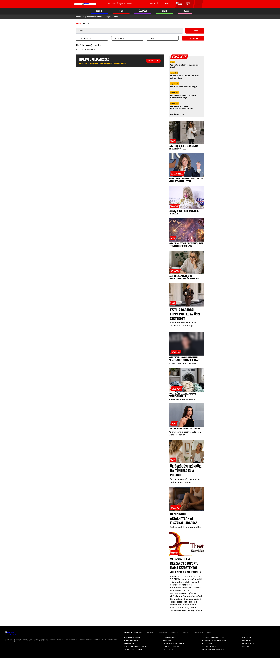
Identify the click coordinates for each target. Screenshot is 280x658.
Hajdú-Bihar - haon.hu (171, 646)
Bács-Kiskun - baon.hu (132, 637)
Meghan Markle (112, 17)
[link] (173, 141)
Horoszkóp (79, 17)
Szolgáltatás (197, 632)
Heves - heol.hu (168, 649)
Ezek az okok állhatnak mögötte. (185, 527)
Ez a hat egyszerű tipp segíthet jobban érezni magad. (185, 480)
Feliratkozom (153, 60)
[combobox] (89, 38)
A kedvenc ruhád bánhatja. (182, 399)
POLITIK (99, 10)
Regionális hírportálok (133, 632)
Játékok (152, 4)
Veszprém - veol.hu (248, 643)
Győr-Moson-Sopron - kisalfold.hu (174, 643)
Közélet (150, 632)
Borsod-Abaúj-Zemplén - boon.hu (135, 646)
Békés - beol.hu (129, 643)
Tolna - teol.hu (246, 637)
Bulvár (185, 632)
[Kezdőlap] (85, 4)
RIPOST (78, 23)
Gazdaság (162, 632)
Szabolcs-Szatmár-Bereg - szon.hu (214, 649)
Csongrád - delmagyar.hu (133, 649)
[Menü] (198, 4)
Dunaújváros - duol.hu (170, 637)
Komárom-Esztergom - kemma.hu (214, 640)
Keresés (166, 4)
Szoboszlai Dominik (94, 17)
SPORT (164, 10)
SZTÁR (121, 10)
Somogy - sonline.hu (209, 646)
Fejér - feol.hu (167, 640)
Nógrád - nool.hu (208, 643)
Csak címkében (193, 38)
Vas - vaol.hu (246, 640)
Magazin (174, 632)
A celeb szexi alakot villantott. (183, 363)
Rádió (209, 632)
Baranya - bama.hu (131, 640)
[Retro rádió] (178, 4)
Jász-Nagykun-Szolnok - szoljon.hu (214, 637)
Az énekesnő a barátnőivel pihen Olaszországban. (185, 433)
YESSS (186, 10)
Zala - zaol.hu (246, 646)
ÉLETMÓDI (143, 10)
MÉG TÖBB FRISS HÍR (177, 114)
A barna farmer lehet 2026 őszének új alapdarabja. (183, 324)
